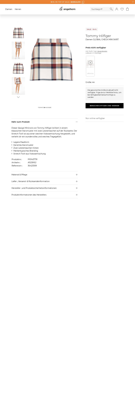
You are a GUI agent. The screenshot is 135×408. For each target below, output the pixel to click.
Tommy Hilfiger (98, 36)
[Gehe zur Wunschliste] (122, 9)
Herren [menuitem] (18, 9)
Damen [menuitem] (8, 9)
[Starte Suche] (111, 9)
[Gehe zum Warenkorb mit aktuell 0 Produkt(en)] (127, 9)
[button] (116, 9)
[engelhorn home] (67, 9)
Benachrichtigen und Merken (104, 106)
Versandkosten (102, 51)
